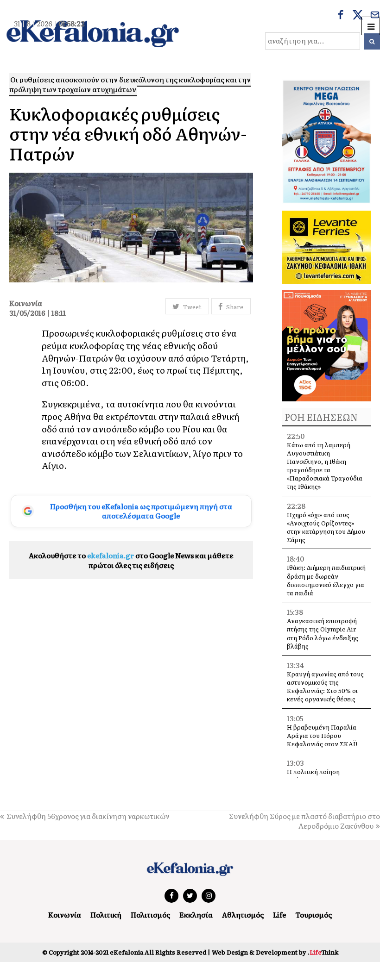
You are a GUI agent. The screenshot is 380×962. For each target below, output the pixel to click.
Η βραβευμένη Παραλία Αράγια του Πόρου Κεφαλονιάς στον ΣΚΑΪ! (322, 735)
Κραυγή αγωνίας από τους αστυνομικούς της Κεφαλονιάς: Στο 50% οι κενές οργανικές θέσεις (325, 686)
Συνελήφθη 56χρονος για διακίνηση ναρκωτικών (87, 816)
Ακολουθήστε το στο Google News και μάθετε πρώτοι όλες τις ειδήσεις (131, 560)
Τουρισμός (313, 914)
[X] (358, 16)
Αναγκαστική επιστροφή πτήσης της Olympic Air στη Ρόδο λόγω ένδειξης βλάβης (322, 633)
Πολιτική (105, 914)
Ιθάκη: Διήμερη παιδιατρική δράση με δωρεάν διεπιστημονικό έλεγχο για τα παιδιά (326, 580)
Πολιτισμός (150, 914)
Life (279, 914)
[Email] (375, 16)
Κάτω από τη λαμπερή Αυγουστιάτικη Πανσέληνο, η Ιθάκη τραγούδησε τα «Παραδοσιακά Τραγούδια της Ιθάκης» (324, 465)
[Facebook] (341, 16)
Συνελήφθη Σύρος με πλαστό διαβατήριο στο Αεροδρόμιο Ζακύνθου (304, 821)
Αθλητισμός (243, 914)
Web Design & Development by (275, 952)
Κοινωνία (64, 914)
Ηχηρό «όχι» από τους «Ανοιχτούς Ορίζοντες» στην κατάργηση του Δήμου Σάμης (326, 527)
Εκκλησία (196, 914)
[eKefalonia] (92, 32)
